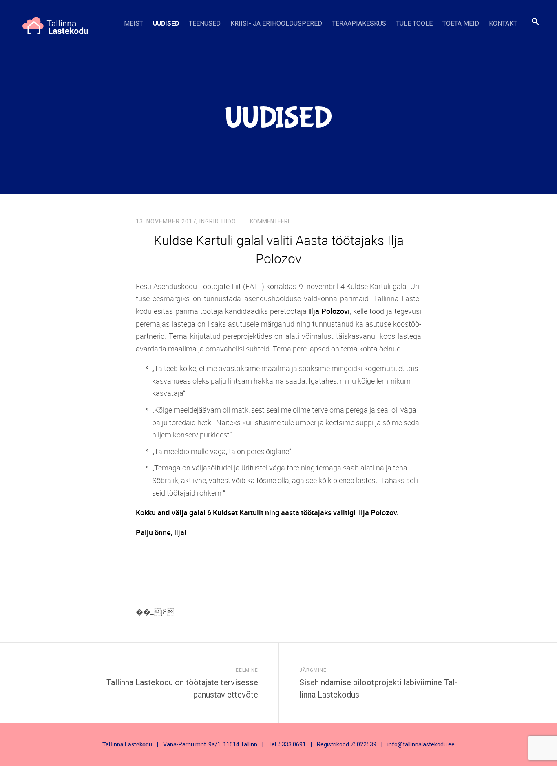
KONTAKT (503, 23)
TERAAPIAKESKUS (359, 23)
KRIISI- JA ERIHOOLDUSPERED (276, 23)
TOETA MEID (460, 23)
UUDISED (166, 23)
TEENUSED (205, 23)
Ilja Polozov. (378, 512)
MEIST (133, 23)
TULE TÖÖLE (414, 23)
